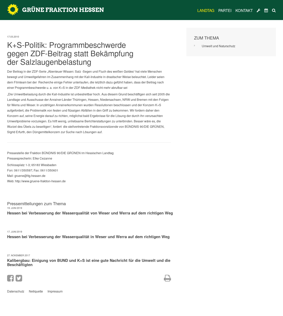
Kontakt (244, 10)
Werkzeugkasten (258, 10)
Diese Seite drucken (167, 278)
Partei (225, 10)
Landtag (205, 10)
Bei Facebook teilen (10, 278)
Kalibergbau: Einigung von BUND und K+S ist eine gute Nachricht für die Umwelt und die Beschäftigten (88, 262)
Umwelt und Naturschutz (218, 46)
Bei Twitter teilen (19, 278)
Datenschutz (15, 291)
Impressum (55, 291)
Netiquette (36, 291)
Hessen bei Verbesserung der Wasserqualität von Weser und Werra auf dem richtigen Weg (90, 213)
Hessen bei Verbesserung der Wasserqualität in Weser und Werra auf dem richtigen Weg (88, 236)
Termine (266, 10)
